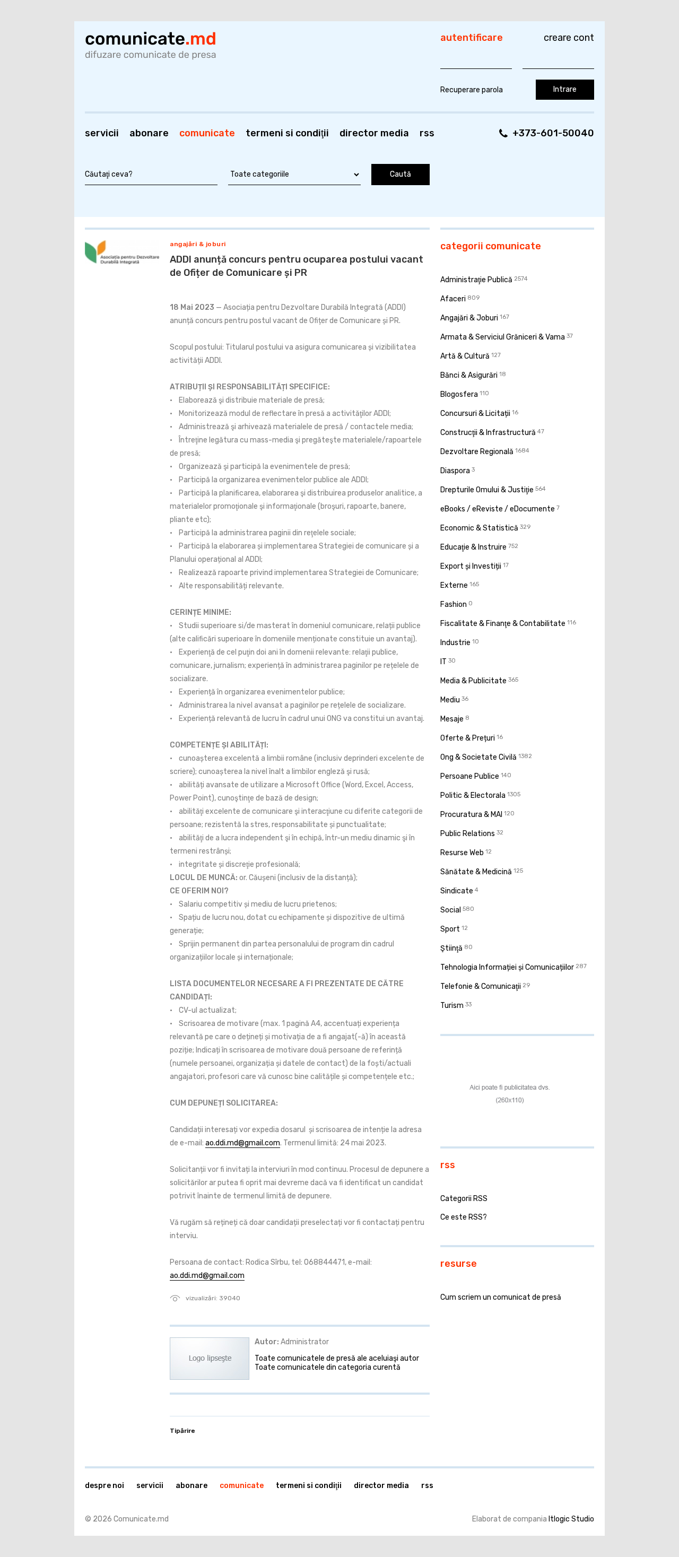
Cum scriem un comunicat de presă (500, 1297)
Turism (452, 1005)
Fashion (453, 604)
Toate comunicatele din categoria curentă (328, 1367)
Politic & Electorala (473, 795)
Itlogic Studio (571, 1519)
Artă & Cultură (465, 356)
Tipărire (182, 1430)
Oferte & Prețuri (467, 738)
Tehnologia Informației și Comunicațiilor (507, 967)
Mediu (450, 699)
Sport (450, 929)
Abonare (149, 133)
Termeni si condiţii (287, 133)
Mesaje (452, 719)
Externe (454, 585)
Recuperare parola (471, 89)
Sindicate (456, 890)
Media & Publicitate (473, 680)
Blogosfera (459, 394)
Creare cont (569, 38)
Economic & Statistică (479, 528)
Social (450, 910)
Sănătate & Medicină (476, 871)
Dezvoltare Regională (476, 451)
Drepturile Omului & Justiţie (487, 489)
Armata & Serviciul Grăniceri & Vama (502, 337)
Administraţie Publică (476, 279)
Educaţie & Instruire (473, 547)
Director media (374, 133)
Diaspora (455, 470)
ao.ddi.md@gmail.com (242, 1142)
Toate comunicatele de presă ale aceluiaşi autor (337, 1358)
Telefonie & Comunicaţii (480, 986)
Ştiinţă (451, 948)
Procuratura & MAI (471, 814)
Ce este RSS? (463, 1217)
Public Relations (467, 833)
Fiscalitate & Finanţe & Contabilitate (502, 623)
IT (443, 661)
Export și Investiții (470, 566)
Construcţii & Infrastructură (488, 432)
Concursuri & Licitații (475, 413)
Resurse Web (462, 852)
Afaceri (453, 298)
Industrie (455, 642)
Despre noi (104, 1485)
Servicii (102, 133)
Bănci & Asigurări (469, 375)
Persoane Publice (469, 776)
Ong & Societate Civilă (478, 757)
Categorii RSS (464, 1198)
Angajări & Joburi (198, 244)
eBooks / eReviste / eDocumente (497, 509)
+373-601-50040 (553, 133)
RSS (427, 133)
